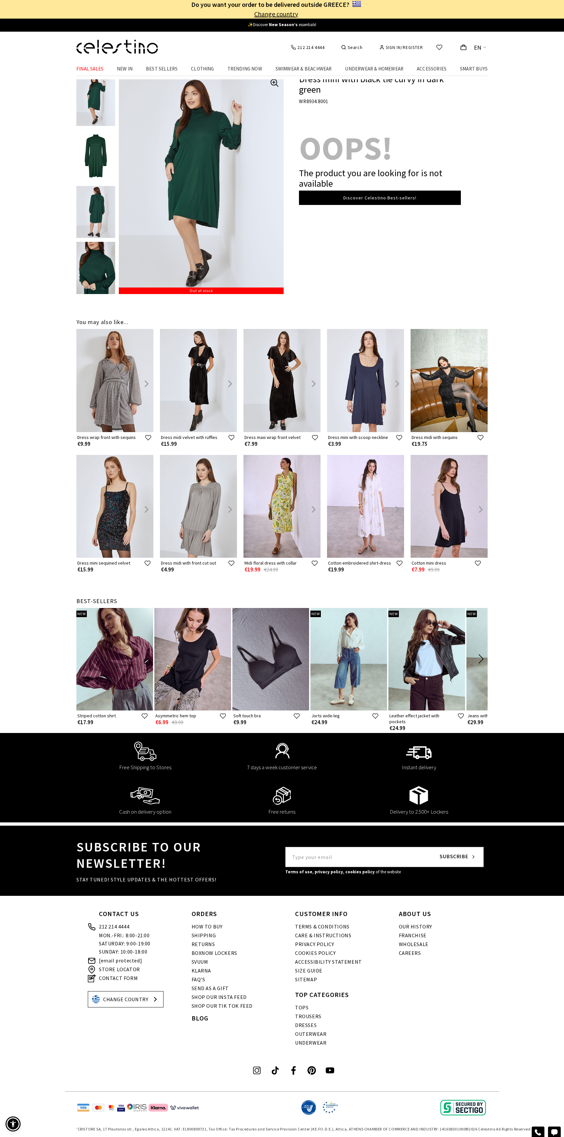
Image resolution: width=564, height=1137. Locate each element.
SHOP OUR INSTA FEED (219, 997)
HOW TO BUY (207, 926)
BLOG (200, 1018)
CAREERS (410, 953)
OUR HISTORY (415, 926)
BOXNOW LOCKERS (214, 953)
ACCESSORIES (431, 69)
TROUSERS (308, 1016)
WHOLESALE (414, 944)
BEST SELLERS (162, 69)
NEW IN (125, 69)
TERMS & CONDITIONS (322, 926)
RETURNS (203, 944)
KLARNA (202, 970)
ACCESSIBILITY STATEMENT (328, 961)
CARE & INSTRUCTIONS (323, 935)
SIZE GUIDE (308, 970)
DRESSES (306, 1025)
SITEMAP (306, 979)
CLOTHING (202, 69)
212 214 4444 (114, 926)
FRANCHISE (413, 935)
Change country (276, 14)
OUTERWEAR (310, 1034)
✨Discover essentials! (282, 24)
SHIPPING (204, 935)
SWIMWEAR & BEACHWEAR (303, 69)
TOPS (301, 1007)
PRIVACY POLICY (314, 944)
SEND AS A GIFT (210, 988)
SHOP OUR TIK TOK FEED (222, 1006)
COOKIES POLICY (315, 953)
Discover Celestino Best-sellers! (379, 198)
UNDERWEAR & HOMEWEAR (374, 69)
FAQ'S (198, 979)
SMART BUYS (474, 69)
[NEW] (114, 709)
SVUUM (200, 961)
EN (478, 47)
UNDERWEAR (310, 1042)
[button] (13, 1123)
